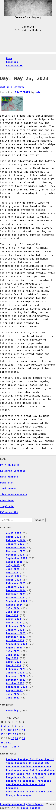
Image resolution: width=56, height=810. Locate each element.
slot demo (7, 500)
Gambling (12, 62)
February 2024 (16, 626)
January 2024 (15, 629)
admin (39, 92)
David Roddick (30, 808)
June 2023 (13, 654)
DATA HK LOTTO (10, 464)
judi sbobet (8, 488)
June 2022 (13, 697)
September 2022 (16, 687)
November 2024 (16, 594)
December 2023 (16, 633)
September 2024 (16, 601)
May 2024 (12, 615)
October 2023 (15, 640)
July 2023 (13, 651)
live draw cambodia (13, 494)
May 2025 (12, 572)
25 (12, 738)
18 (12, 734)
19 (16, 734)
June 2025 (13, 569)
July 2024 (13, 608)
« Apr (4, 746)
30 (5, 742)
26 (16, 738)
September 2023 (16, 644)
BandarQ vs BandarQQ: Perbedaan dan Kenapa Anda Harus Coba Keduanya (28, 784)
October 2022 (15, 683)
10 (9, 730)
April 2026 (13, 533)
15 (2, 734)
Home (9, 58)
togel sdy (7, 506)
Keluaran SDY (9, 512)
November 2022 (16, 679)
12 (16, 730)
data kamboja (9, 476)
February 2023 (16, 669)
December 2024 (16, 590)
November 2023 (16, 636)
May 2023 (12, 658)
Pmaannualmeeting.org (27, 17)
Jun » (16, 746)
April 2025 (13, 576)
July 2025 (13, 565)
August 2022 (14, 690)
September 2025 (16, 558)
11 (12, 730)
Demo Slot (7, 482)
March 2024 (13, 622)
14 (23, 730)
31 (9, 742)
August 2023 (14, 647)
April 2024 (13, 619)
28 (23, 738)
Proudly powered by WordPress (21, 804)
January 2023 (15, 672)
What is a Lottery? (12, 87)
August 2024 (14, 604)
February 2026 (16, 540)
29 (2, 742)
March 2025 (13, 579)
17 (9, 734)
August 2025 (14, 561)
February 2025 (16, 583)
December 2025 (16, 547)
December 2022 (16, 676)
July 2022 (13, 694)
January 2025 (15, 586)
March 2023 (13, 665)
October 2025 (15, 554)
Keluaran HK (14, 65)
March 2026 (13, 536)
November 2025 (16, 551)
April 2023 (13, 662)
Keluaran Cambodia (13, 470)
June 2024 (13, 611)
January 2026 (15, 544)
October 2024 (15, 597)
